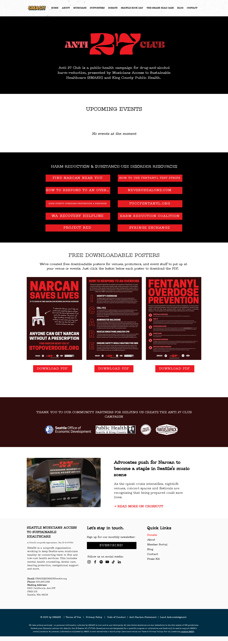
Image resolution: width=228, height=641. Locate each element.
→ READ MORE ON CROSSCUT (138, 506)
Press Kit (153, 559)
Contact (152, 554)
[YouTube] (107, 562)
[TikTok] (113, 562)
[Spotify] (101, 562)
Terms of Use (74, 617)
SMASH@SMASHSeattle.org (51, 579)
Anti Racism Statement (143, 617)
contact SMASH (187, 632)
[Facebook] (95, 562)
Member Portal (157, 545)
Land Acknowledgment (173, 617)
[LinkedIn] (119, 562)
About (151, 540)
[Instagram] (89, 562)
